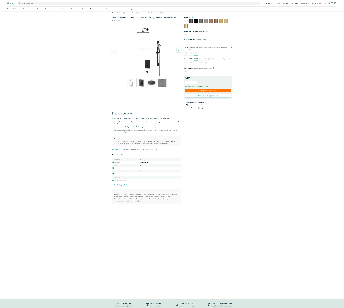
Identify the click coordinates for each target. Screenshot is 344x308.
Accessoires (117, 9)
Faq (156, 149)
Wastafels (93, 9)
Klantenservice (317, 3)
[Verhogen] (195, 82)
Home (113, 13)
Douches (39, 9)
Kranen (101, 9)
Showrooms (305, 3)
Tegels (278, 3)
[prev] (114, 50)
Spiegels (108, 9)
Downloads (149, 149)
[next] (179, 50)
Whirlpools (64, 9)
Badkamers (269, 3)
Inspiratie (295, 3)
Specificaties (115, 149)
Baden (56, 9)
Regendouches (126, 13)
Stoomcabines (75, 9)
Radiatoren (48, 9)
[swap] (176, 25)
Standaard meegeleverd (137, 149)
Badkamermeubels (28, 9)
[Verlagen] (187, 82)
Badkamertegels (128, 9)
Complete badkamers (13, 9)
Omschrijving (125, 149)
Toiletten (286, 3)
